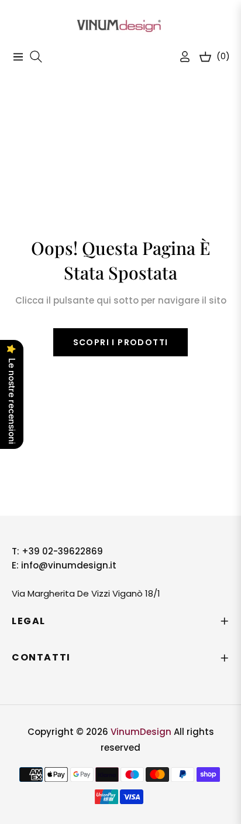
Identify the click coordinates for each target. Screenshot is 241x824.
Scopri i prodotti (120, 342)
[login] (180, 56)
